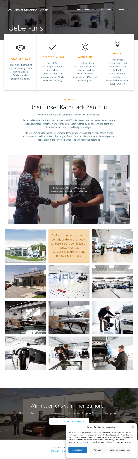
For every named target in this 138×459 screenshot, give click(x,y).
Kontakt (121, 9)
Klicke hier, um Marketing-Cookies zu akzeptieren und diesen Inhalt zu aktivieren (69, 189)
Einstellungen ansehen (120, 450)
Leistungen (105, 9)
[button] (132, 427)
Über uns (90, 9)
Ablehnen (98, 450)
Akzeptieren (78, 450)
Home (80, 9)
